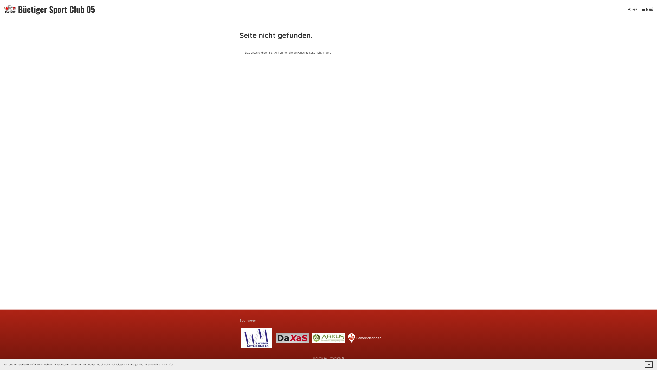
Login (634, 9)
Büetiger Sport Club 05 (56, 9)
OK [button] (648, 364)
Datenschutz (336, 358)
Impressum (319, 358)
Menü (649, 9)
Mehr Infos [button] (167, 364)
